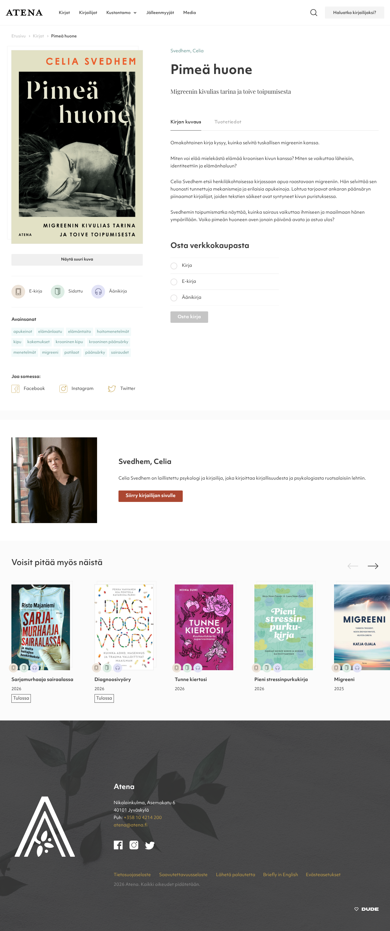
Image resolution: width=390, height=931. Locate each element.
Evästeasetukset (323, 875)
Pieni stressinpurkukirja (281, 680)
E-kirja (189, 281)
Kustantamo (118, 12)
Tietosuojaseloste (133, 875)
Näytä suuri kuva (77, 260)
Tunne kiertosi (191, 680)
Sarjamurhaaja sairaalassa (42, 680)
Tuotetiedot (228, 122)
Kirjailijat (88, 12)
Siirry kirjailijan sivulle (151, 496)
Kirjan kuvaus (185, 122)
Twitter (127, 389)
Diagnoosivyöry (113, 680)
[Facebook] (121, 848)
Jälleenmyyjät (160, 12)
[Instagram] (137, 848)
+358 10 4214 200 (143, 818)
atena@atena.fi (131, 825)
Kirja (187, 265)
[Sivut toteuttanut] (366, 910)
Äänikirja (191, 297)
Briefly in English (280, 875)
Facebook (34, 389)
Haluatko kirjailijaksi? (354, 12)
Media (189, 12)
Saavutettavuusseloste (183, 875)
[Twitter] (152, 848)
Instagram (83, 389)
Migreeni (344, 680)
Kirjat (64, 12)
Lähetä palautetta (235, 875)
